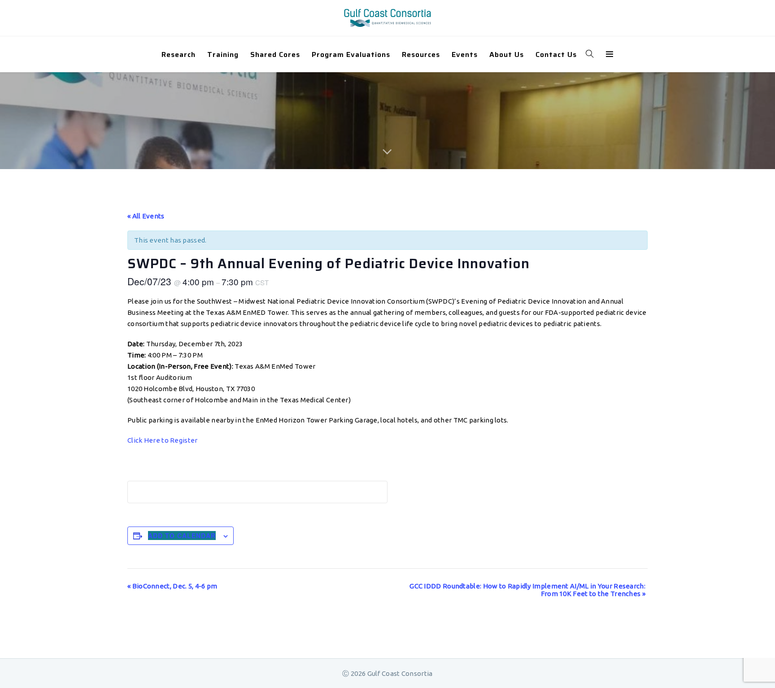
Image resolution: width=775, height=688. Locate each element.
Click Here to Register (162, 440)
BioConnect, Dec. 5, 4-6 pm (172, 586)
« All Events (146, 216)
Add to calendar (182, 535)
